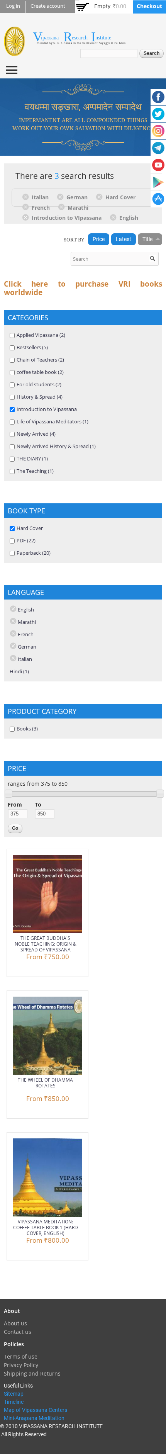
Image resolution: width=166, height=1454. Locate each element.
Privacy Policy (21, 1365)
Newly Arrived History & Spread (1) (56, 446)
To (38, 804)
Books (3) (27, 728)
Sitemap (14, 1394)
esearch (80, 38)
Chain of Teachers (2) (40, 359)
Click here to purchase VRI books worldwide (83, 288)
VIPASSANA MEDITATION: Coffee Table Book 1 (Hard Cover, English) (45, 1227)
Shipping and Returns (32, 1373)
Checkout (149, 6)
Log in (13, 6)
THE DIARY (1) (32, 458)
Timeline (14, 1402)
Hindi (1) (19, 671)
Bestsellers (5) (32, 347)
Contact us (17, 1331)
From (15, 804)
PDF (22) (26, 540)
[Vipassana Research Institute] (14, 51)
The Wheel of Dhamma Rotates (45, 1083)
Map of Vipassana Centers (35, 1410)
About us (15, 1323)
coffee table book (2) (40, 372)
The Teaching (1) (35, 470)
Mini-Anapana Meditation (34, 1418)
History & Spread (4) (40, 396)
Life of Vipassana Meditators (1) (52, 421)
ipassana (50, 38)
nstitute (103, 38)
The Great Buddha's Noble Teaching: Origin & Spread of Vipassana (45, 944)
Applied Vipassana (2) (41, 334)
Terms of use (20, 1356)
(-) (27, 196)
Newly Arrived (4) (36, 433)
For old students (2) (39, 384)
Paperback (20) (34, 552)
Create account (47, 6)
